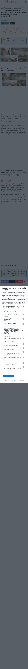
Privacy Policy (21, 380)
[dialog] (14, 334)
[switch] (23, 314)
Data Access (14, 380)
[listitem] (14, 311)
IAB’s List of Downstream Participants (15, 307)
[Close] (25, 288)
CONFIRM (8, 375)
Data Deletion (6, 380)
